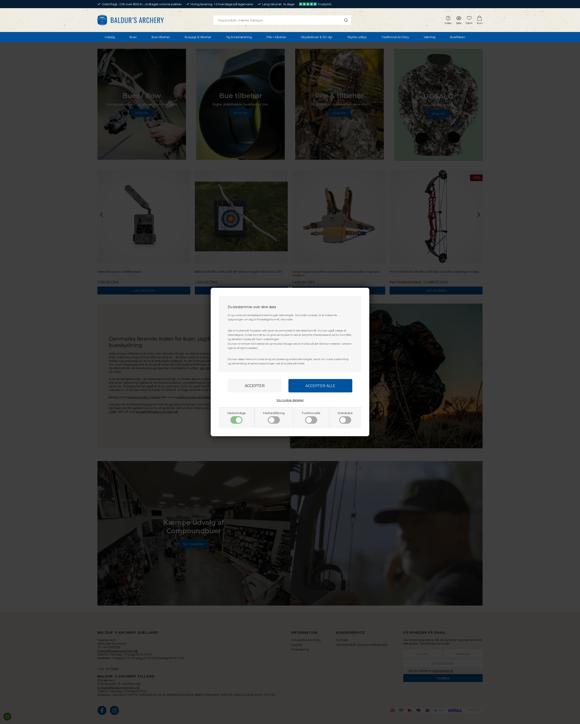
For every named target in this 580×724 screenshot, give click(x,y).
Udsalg (110, 37)
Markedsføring (274, 413)
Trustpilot (324, 4)
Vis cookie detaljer (290, 400)
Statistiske (345, 413)
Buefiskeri (457, 37)
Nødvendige (236, 413)
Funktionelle (311, 413)
